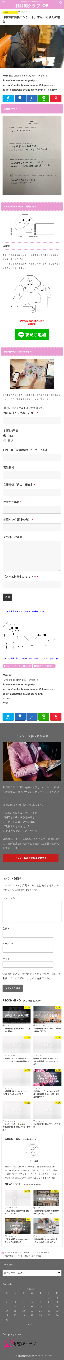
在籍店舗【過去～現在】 (19, 484)
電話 (10, 440)
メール (8, 943)
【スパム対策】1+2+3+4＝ (20, 576)
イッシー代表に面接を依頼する (31, 858)
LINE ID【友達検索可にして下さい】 (26, 449)
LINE (11, 435)
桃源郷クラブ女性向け (45, 666)
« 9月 (30, 1324)
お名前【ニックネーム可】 (20, 413)
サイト (6, 958)
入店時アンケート (10, 12)
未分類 (28, 666)
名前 (7, 928)
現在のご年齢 (12, 502)
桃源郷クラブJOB (32, 5)
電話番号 (8, 467)
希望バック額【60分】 (18, 519)
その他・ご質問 (12, 536)
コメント (9, 898)
